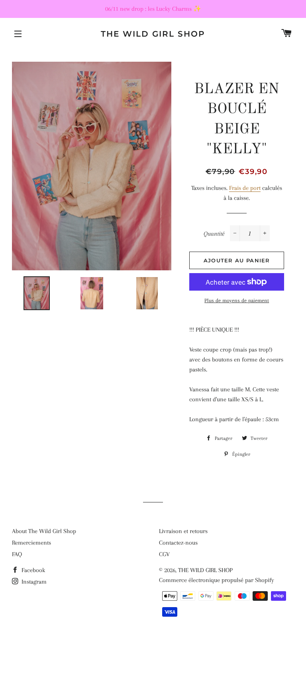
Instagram (33, 581)
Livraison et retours (183, 531)
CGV (164, 554)
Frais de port (245, 187)
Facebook (32, 570)
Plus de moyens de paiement (236, 300)
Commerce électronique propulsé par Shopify (216, 580)
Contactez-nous (178, 542)
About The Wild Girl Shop (44, 531)
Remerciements (31, 542)
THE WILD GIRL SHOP (153, 34)
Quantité (214, 233)
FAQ (17, 554)
